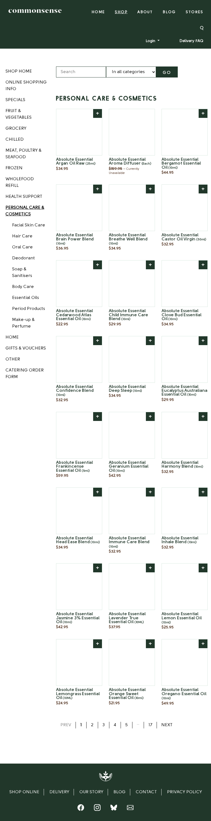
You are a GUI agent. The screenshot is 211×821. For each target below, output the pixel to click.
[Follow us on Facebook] (80, 809)
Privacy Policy (184, 792)
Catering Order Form (24, 373)
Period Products (28, 309)
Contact (146, 792)
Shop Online (24, 792)
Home (98, 12)
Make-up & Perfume (23, 323)
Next (167, 725)
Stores (194, 12)
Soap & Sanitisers (22, 272)
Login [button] (151, 41)
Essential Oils (25, 298)
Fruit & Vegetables (18, 114)
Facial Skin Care (28, 225)
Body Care (23, 287)
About (145, 12)
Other (12, 359)
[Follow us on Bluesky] (113, 809)
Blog (169, 12)
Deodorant (23, 258)
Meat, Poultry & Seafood (23, 153)
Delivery (59, 792)
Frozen (14, 168)
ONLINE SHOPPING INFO (26, 85)
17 (150, 725)
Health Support (23, 197)
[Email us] (130, 809)
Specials (15, 100)
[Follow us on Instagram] (97, 809)
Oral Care (22, 247)
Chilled (14, 139)
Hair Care (22, 236)
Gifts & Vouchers (25, 348)
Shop (121, 12)
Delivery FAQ (191, 41)
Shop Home (18, 71)
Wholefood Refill (19, 182)
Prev (65, 725)
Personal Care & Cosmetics (24, 211)
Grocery (15, 128)
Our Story (91, 792)
